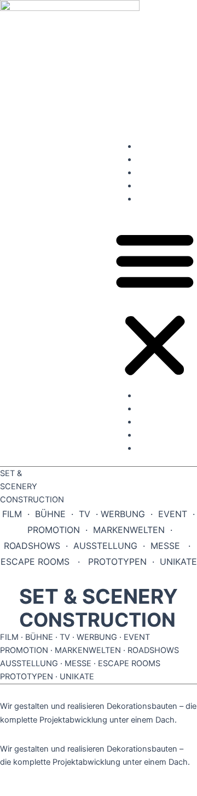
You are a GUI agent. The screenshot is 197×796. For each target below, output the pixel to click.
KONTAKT (156, 199)
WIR (144, 186)
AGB (13, 734)
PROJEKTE (157, 159)
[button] (155, 303)
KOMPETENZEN (167, 146)
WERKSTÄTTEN (166, 172)
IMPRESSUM (38, 691)
